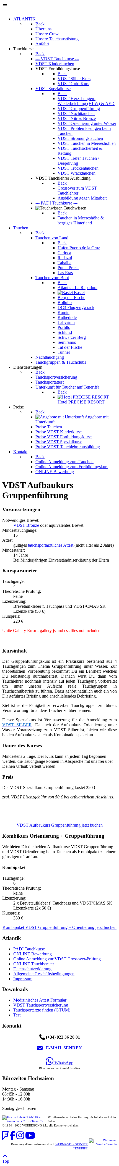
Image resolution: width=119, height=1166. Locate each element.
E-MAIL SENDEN (62, 1048)
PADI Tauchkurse (29, 949)
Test (16, 1015)
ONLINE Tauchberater (33, 963)
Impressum (22, 978)
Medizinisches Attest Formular (39, 1000)
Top (5, 1161)
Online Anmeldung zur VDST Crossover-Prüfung (57, 959)
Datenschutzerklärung (32, 968)
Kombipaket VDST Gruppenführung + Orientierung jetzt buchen (59, 927)
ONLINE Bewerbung (32, 954)
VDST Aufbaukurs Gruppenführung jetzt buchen (60, 825)
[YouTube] (30, 1137)
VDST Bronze (26, 525)
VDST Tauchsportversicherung (40, 1005)
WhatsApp (63, 1062)
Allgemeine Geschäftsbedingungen (43, 973)
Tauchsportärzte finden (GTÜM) (41, 1010)
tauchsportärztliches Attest (50, 545)
